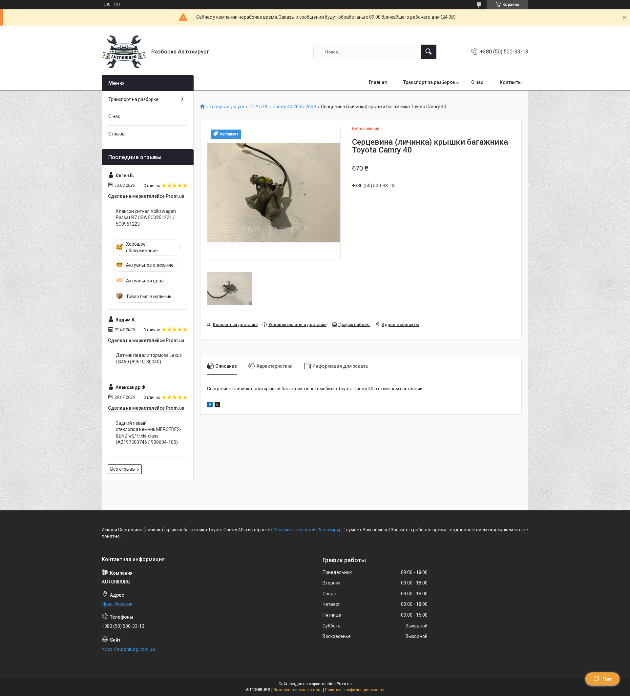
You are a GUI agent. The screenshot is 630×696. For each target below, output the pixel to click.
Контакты (511, 82)
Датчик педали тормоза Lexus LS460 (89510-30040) (149, 358)
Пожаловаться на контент (297, 689)
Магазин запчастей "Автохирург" (309, 529)
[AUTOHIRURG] (124, 51)
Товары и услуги (226, 106)
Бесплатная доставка (235, 324)
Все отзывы (123, 469)
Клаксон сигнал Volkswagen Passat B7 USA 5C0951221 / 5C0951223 (146, 218)
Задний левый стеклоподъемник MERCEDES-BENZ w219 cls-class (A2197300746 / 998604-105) (148, 432)
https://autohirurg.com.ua (128, 649)
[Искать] (428, 52)
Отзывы (116, 133)
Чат (607, 679)
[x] (217, 405)
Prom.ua (344, 684)
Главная (378, 82)
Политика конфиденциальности (355, 689)
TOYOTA (258, 106)
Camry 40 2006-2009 (294, 106)
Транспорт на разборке (429, 82)
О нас (477, 82)
